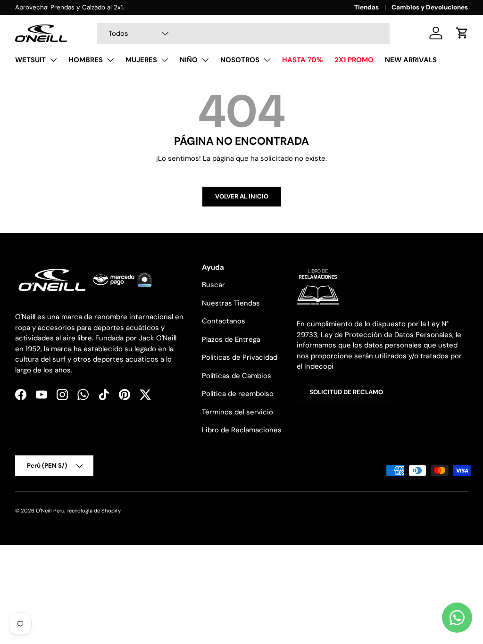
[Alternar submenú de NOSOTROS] (267, 60)
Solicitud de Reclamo (346, 392)
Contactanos (223, 321)
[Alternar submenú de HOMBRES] (110, 60)
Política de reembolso (238, 393)
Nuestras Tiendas (231, 303)
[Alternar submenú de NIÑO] (205, 60)
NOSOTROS (239, 60)
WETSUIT (30, 60)
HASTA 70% (302, 60)
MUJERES (141, 60)
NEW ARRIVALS (411, 60)
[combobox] (243, 33)
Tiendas (366, 7)
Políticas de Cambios (236, 375)
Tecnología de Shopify (94, 510)
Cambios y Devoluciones (429, 7)
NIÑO (189, 60)
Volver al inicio (241, 196)
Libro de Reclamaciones (242, 430)
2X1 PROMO (354, 60)
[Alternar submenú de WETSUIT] (53, 60)
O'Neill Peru (50, 510)
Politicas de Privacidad (239, 357)
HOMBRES (85, 60)
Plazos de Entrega (231, 339)
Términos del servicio (237, 412)
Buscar (213, 284)
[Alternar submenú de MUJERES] (164, 60)
